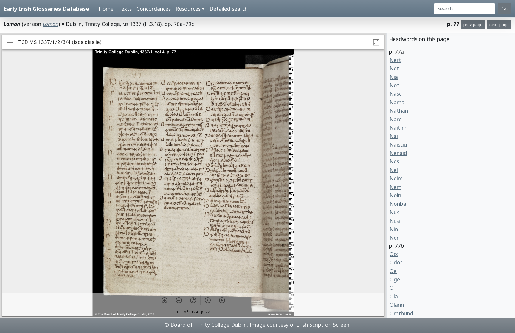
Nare (396, 119)
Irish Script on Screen (323, 324)
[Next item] (222, 300)
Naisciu (398, 144)
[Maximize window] (376, 42)
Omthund (401, 313)
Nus (394, 212)
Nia (394, 76)
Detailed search (229, 8)
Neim (396, 178)
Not (394, 85)
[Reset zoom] (193, 300)
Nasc (395, 93)
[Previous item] (208, 300)
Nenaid (398, 153)
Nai (394, 136)
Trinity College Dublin (220, 324)
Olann (397, 304)
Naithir (398, 127)
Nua (395, 220)
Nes (394, 161)
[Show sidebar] (10, 42)
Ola (394, 296)
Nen (395, 237)
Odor (396, 262)
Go (505, 8)
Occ (394, 254)
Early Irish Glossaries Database (46, 8)
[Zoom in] (164, 300)
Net (394, 68)
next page (499, 24)
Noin (395, 195)
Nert (395, 59)
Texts (125, 8)
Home (106, 8)
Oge (395, 279)
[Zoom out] (179, 300)
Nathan (399, 110)
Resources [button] (188, 8)
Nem (395, 186)
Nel (394, 170)
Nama (397, 102)
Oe (393, 271)
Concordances (153, 8)
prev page (473, 24)
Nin (394, 229)
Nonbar (399, 203)
